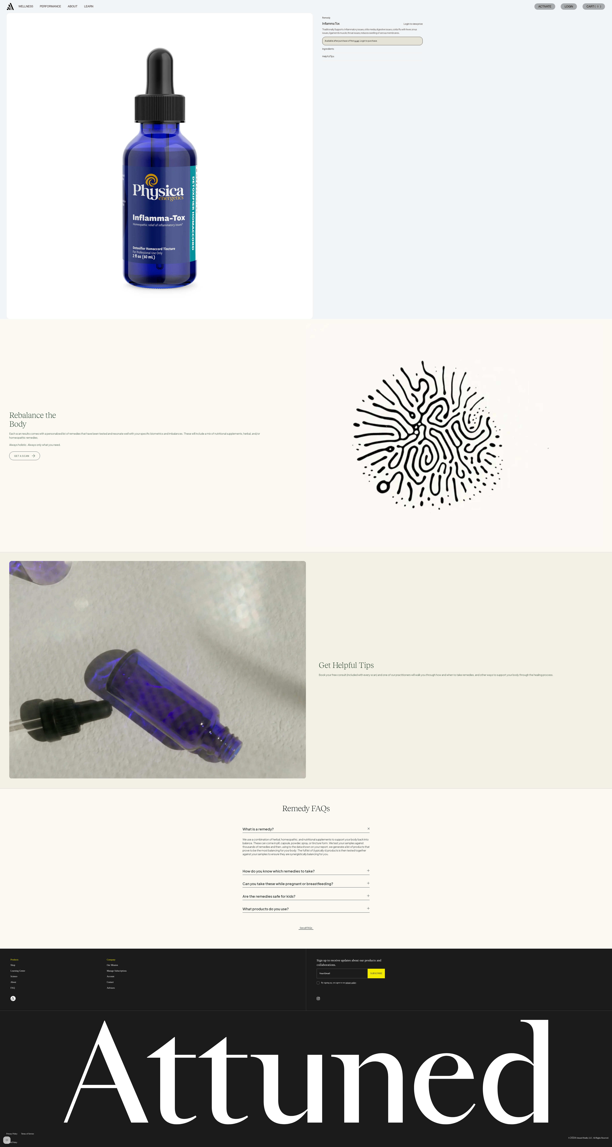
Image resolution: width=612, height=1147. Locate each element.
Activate (544, 6)
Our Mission (112, 965)
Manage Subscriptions (117, 971)
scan (356, 41)
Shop (13, 965)
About (13, 982)
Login (569, 6)
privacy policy (351, 983)
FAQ (13, 988)
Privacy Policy (11, 1134)
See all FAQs (306, 927)
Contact (110, 982)
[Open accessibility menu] (13, 998)
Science (14, 976)
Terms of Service (27, 1134)
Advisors (111, 988)
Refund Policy (11, 1142)
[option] (160, 166)
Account (110, 976)
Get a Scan (21, 455)
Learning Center (18, 971)
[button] (593, 6)
